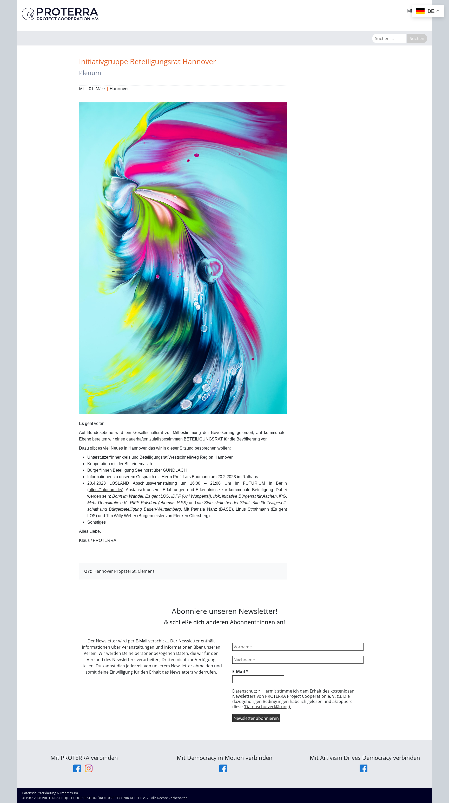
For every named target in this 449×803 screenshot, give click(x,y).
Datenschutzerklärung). (268, 706)
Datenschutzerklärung (39, 793)
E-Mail (240, 671)
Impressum (69, 793)
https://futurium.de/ (105, 490)
